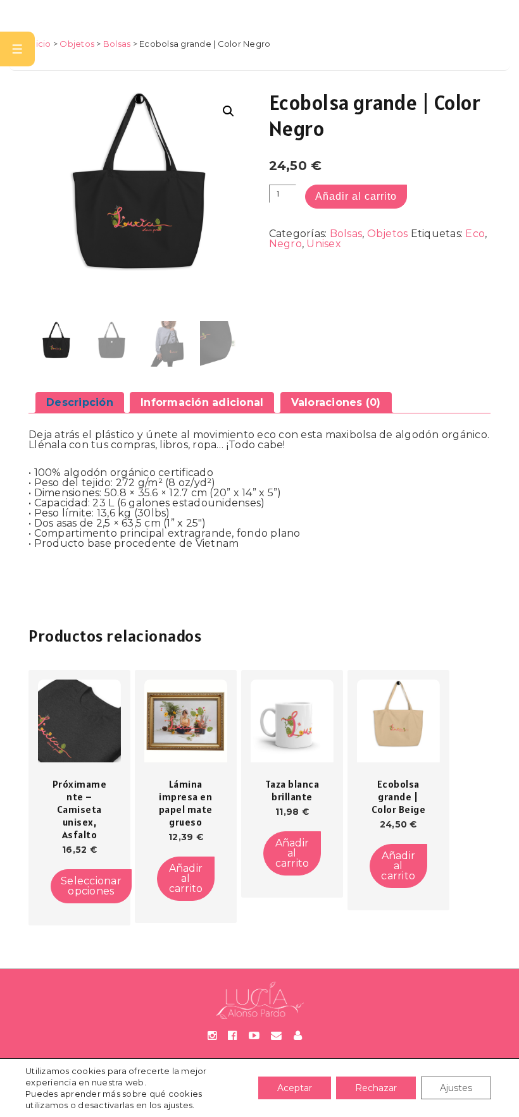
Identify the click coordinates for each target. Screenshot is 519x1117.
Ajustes (456, 1088)
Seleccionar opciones (91, 886)
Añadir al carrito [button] (186, 878)
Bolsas (117, 44)
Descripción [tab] (79, 402)
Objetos (76, 44)
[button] (228, 111)
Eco (475, 234)
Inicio (39, 44)
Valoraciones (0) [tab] (336, 402)
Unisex (323, 244)
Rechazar (376, 1088)
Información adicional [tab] (202, 402)
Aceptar (294, 1088)
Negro (285, 244)
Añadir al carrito (356, 196)
